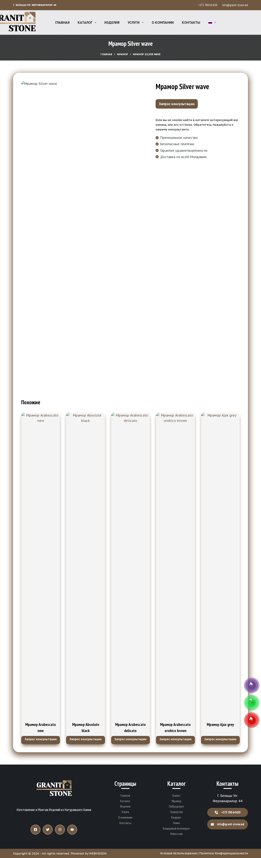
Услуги (133, 22)
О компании (163, 22)
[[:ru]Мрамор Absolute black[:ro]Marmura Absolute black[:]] (85, 566)
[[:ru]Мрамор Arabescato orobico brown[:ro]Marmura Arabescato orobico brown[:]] (175, 566)
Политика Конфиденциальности (223, 853)
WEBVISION (97, 853)
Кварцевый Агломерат (176, 828)
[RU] (212, 22)
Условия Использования (178, 853)
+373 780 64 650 (208, 5)
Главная (62, 22)
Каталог (85, 22)
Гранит (176, 795)
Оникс (176, 823)
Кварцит (176, 817)
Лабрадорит (176, 806)
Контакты (191, 22)
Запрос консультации (177, 104)
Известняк (176, 834)
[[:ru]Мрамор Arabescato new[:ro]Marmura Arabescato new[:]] (40, 566)
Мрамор (176, 801)
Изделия (111, 22)
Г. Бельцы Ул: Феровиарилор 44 (34, 5)
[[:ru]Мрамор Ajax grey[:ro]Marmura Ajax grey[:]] (220, 566)
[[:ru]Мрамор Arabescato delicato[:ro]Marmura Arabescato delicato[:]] (130, 566)
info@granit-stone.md (235, 5)
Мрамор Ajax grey (220, 724)
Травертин (176, 812)
